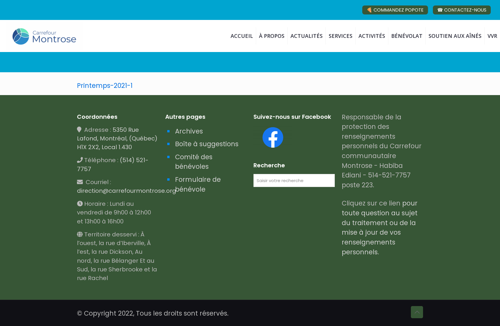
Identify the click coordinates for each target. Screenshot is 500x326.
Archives (189, 131)
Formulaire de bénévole (198, 184)
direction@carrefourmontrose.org (126, 191)
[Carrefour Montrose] (44, 36)
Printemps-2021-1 (105, 85)
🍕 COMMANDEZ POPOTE (395, 10)
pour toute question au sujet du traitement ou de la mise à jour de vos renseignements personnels (380, 227)
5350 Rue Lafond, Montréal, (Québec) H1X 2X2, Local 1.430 (117, 138)
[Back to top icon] (417, 312)
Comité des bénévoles (193, 161)
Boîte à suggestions (206, 144)
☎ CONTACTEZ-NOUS (461, 10)
